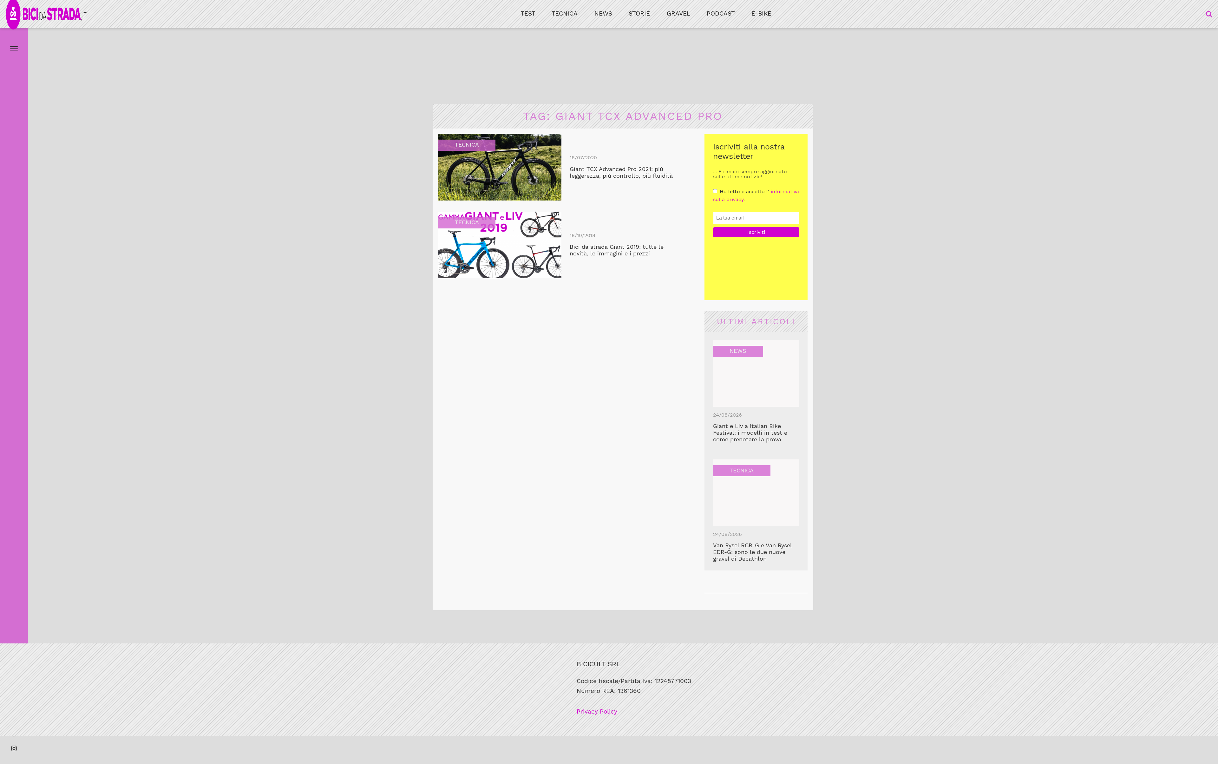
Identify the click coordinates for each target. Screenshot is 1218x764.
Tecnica (565, 13)
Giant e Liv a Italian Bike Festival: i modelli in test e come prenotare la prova (750, 433)
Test (528, 13)
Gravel (678, 13)
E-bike (761, 13)
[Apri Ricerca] (1209, 13)
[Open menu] (14, 48)
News (603, 13)
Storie (639, 13)
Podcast (721, 13)
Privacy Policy (597, 711)
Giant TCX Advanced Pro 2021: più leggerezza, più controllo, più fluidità (621, 172)
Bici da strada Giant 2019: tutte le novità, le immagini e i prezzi (617, 250)
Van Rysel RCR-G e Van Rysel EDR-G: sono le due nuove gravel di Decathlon (752, 552)
